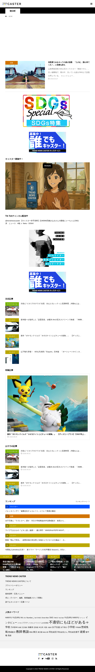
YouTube (61, 617)
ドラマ (25, 623)
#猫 (18, 223)
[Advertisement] (47, 39)
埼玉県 (41, 627)
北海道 (36, 627)
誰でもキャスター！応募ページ (17, 602)
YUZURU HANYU (71, 617)
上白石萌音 (44, 623)
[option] (12, 563)
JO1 (24, 617)
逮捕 (82, 631)
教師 (19, 631)
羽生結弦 (53, 632)
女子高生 (63, 627)
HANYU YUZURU (12, 618)
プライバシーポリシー (14, 585)
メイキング (32, 623)
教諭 (26, 631)
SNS (51, 617)
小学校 (71, 627)
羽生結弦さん (62, 632)
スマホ (20, 623)
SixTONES (38, 617)
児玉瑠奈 (24, 627)
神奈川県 (45, 632)
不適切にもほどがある (67, 622)
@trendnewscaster (12, 221)
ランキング (9, 589)
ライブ (38, 623)
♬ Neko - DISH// (27, 223)
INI (22, 618)
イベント (82, 617)
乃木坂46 (14, 627)
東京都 (40, 632)
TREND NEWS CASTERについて (18, 581)
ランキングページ (81, 501)
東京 (35, 632)
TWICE (56, 617)
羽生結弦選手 (73, 632)
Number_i (30, 618)
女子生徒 (56, 627)
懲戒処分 (12, 632)
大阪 (45, 627)
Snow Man (45, 618)
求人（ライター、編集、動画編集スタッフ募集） (24, 598)
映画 (31, 632)
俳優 (19, 627)
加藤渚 (30, 627)
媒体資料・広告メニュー (14, 594)
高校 (9, 635)
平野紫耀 (78, 627)
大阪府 (50, 627)
